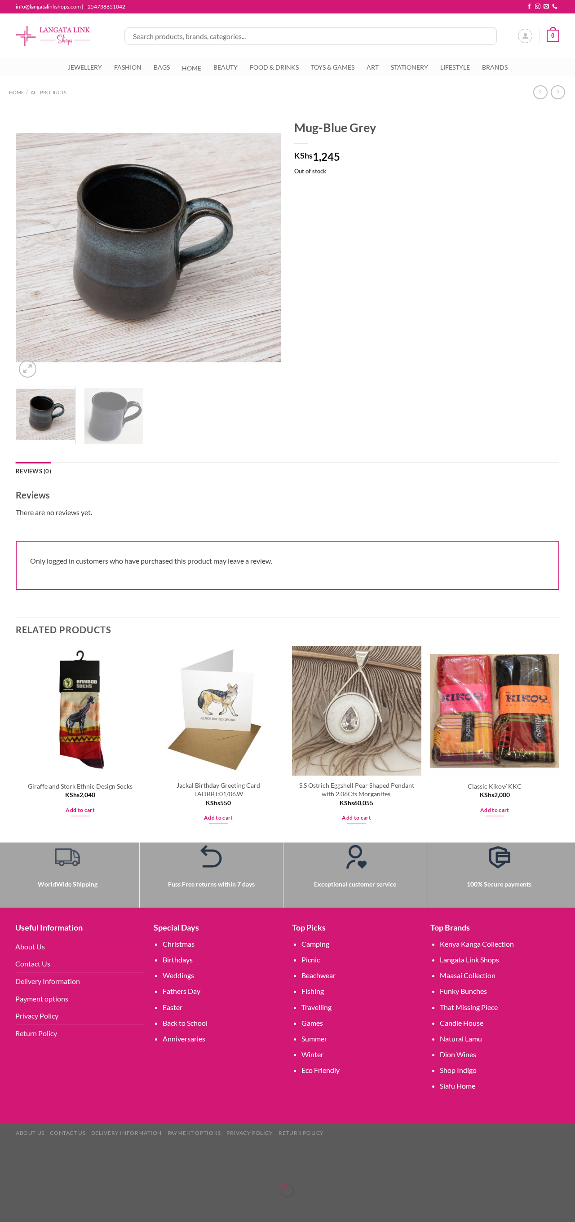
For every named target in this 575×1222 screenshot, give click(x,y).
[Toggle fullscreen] (35, 1169)
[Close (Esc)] (86, 1169)
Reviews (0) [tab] (33, 471)
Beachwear (318, 975)
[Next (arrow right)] (35, 1206)
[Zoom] (27, 369)
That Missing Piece (469, 1007)
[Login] (525, 36)
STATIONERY (409, 67)
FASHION (128, 67)
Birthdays (178, 959)
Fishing (312, 991)
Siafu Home (457, 1085)
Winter (312, 1054)
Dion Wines (458, 1054)
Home (16, 92)
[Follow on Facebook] (529, 7)
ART (373, 67)
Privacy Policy (36, 1015)
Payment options (41, 998)
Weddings (178, 975)
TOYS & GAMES (332, 67)
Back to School (185, 1023)
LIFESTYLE (455, 67)
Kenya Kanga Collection (477, 944)
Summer (314, 1038)
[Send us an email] (546, 7)
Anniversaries (184, 1038)
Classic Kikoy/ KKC (495, 786)
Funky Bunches (463, 991)
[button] (2, 1154)
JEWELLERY (85, 67)
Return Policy (36, 1033)
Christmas (179, 944)
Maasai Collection (467, 975)
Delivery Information (47, 981)
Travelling (316, 1007)
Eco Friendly (320, 1070)
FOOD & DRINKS (274, 67)
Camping (315, 944)
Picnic (310, 959)
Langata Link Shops (469, 959)
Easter (172, 1007)
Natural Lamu (461, 1038)
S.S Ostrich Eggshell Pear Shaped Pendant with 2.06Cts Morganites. (356, 789)
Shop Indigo (458, 1070)
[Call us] (554, 7)
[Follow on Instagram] (537, 7)
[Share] (60, 1169)
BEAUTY (225, 67)
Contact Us (32, 963)
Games (312, 1023)
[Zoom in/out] (9, 1169)
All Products (48, 92)
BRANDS (495, 67)
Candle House (461, 1023)
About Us (30, 946)
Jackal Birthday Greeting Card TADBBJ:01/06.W (218, 789)
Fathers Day (181, 991)
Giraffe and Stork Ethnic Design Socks (80, 786)
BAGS (162, 67)
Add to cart (80, 810)
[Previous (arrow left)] (9, 1206)
